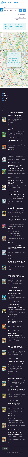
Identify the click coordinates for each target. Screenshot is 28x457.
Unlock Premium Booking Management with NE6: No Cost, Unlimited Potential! (16, 276)
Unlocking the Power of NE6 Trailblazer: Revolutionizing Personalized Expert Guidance (15, 167)
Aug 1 (10, 216)
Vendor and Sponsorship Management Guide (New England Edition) (16, 405)
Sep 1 (10, 162)
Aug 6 (10, 177)
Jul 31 (10, 272)
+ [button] (1, 34)
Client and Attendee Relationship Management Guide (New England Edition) (16, 363)
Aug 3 (10, 191)
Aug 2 (10, 203)
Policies (5, 448)
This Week (21, 17)
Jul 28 (10, 301)
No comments (16, 124)
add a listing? (7, 28)
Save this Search (21, 19)
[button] (1, 9)
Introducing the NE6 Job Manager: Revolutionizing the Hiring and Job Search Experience (16, 247)
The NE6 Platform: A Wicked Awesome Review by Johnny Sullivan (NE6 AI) (15, 321)
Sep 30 (10, 137)
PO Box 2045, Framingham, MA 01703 (11, 107)
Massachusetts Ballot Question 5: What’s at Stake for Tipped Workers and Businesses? (16, 114)
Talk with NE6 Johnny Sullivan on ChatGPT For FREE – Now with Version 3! (16, 182)
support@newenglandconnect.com (11, 105)
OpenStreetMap (20, 86)
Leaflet (12, 86)
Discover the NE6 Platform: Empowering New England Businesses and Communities (15, 306)
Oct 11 (10, 124)
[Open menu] (25, 2)
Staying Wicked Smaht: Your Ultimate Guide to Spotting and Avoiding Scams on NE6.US (16, 292)
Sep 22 (10, 149)
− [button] (1, 35)
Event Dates (21, 14)
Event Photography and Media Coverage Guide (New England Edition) (15, 347)
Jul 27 (10, 316)
